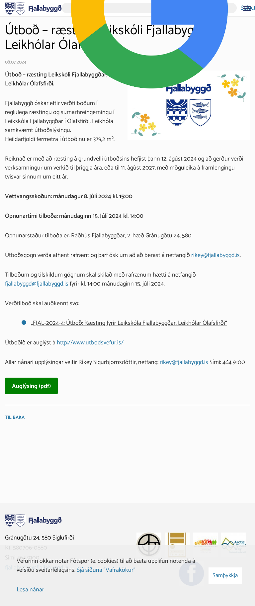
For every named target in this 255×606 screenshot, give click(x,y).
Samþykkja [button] (225, 575)
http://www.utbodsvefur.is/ (90, 343)
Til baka (15, 417)
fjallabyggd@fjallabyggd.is (36, 284)
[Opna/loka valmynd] (246, 8)
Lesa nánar (30, 590)
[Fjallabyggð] (33, 8)
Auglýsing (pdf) (31, 386)
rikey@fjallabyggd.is (215, 255)
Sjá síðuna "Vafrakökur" (106, 570)
